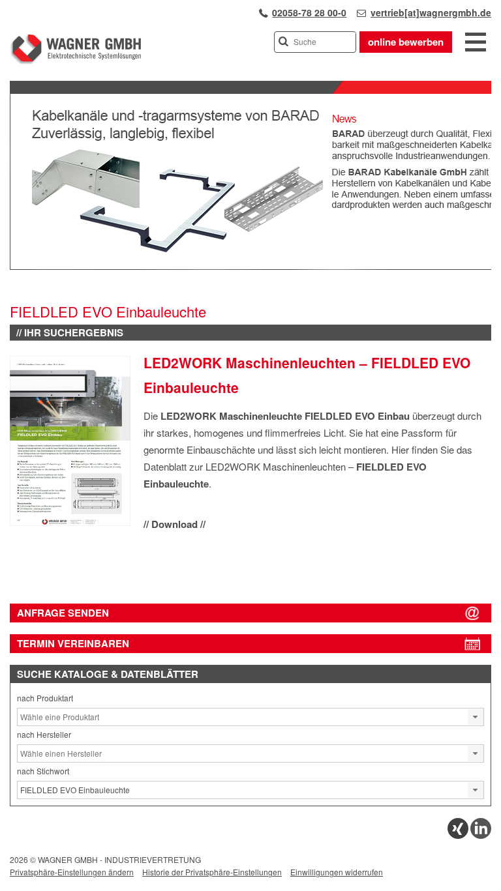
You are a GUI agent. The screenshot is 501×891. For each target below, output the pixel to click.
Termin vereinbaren (73, 643)
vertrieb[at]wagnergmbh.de (431, 12)
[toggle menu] (475, 43)
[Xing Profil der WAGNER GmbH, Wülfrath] (458, 835)
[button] (475, 717)
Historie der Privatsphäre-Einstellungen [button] (212, 871)
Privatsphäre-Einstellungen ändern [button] (72, 871)
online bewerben (406, 42)
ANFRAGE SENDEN (63, 613)
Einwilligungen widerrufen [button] (336, 871)
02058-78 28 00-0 (309, 12)
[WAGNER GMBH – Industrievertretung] (75, 61)
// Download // (174, 524)
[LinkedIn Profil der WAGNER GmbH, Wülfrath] (480, 835)
